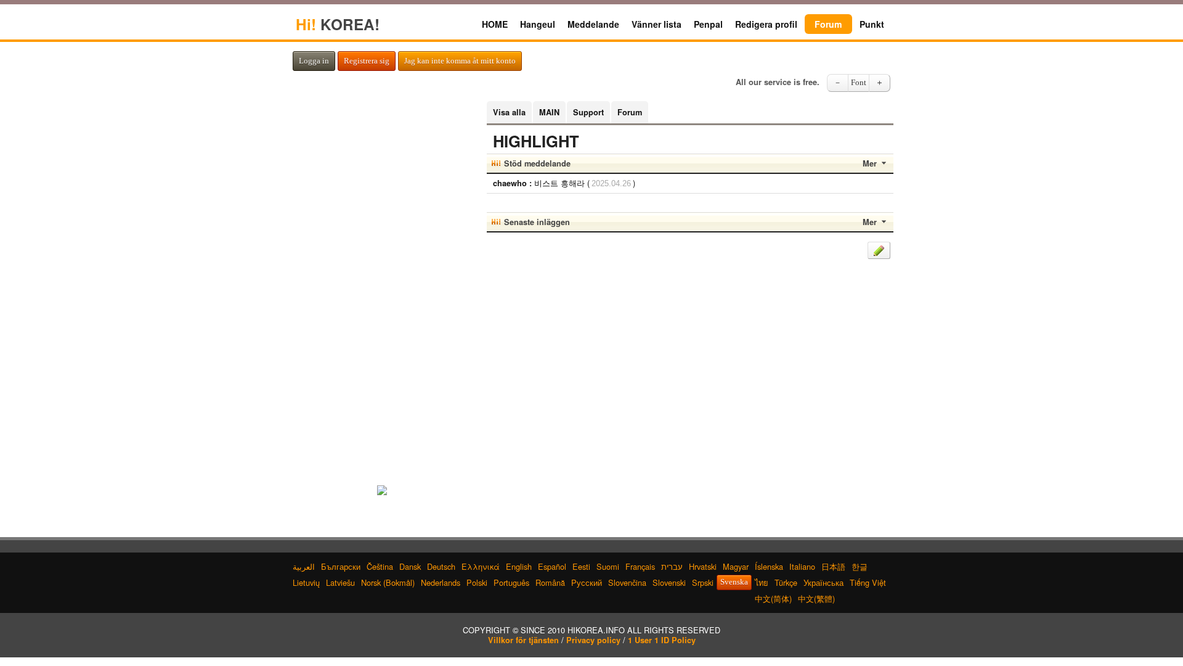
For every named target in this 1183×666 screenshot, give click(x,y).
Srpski (702, 582)
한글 (860, 566)
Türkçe (785, 582)
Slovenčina (627, 582)
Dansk (410, 566)
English (519, 566)
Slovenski (669, 582)
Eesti (581, 566)
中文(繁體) (816, 598)
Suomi (607, 566)
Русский (586, 582)
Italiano (802, 566)
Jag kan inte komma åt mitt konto (460, 61)
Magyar (736, 566)
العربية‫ (304, 566)
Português (511, 582)
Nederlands (440, 582)
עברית (672, 566)
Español (552, 566)
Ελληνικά (480, 566)
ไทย (761, 582)
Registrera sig (366, 61)
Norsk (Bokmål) (388, 582)
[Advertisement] (382, 286)
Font (858, 82)
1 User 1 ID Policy (662, 640)
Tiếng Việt (868, 582)
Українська (823, 582)
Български (340, 566)
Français (640, 566)
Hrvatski (703, 566)
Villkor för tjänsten (523, 640)
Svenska (734, 582)
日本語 (833, 566)
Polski (476, 582)
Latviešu (340, 582)
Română (550, 582)
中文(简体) (773, 598)
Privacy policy (593, 640)
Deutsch (441, 566)
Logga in (314, 61)
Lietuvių (306, 582)
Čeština (380, 566)
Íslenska (769, 566)
